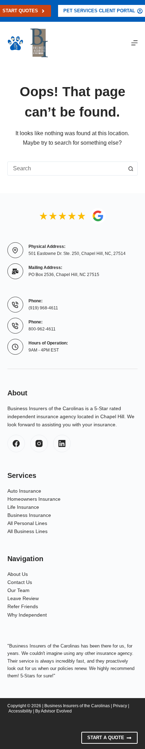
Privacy (120, 705)
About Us (17, 574)
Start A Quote (105, 737)
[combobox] (66, 169)
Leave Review (23, 598)
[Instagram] (39, 443)
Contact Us (19, 582)
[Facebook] (16, 443)
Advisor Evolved (56, 711)
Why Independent (27, 615)
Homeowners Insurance (34, 499)
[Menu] (134, 43)
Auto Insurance (24, 491)
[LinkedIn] (62, 443)
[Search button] (130, 168)
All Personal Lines (27, 523)
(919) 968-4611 (43, 307)
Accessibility (20, 711)
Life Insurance (23, 507)
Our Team (18, 590)
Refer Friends (22, 606)
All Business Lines (27, 531)
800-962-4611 (42, 329)
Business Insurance (29, 515)
